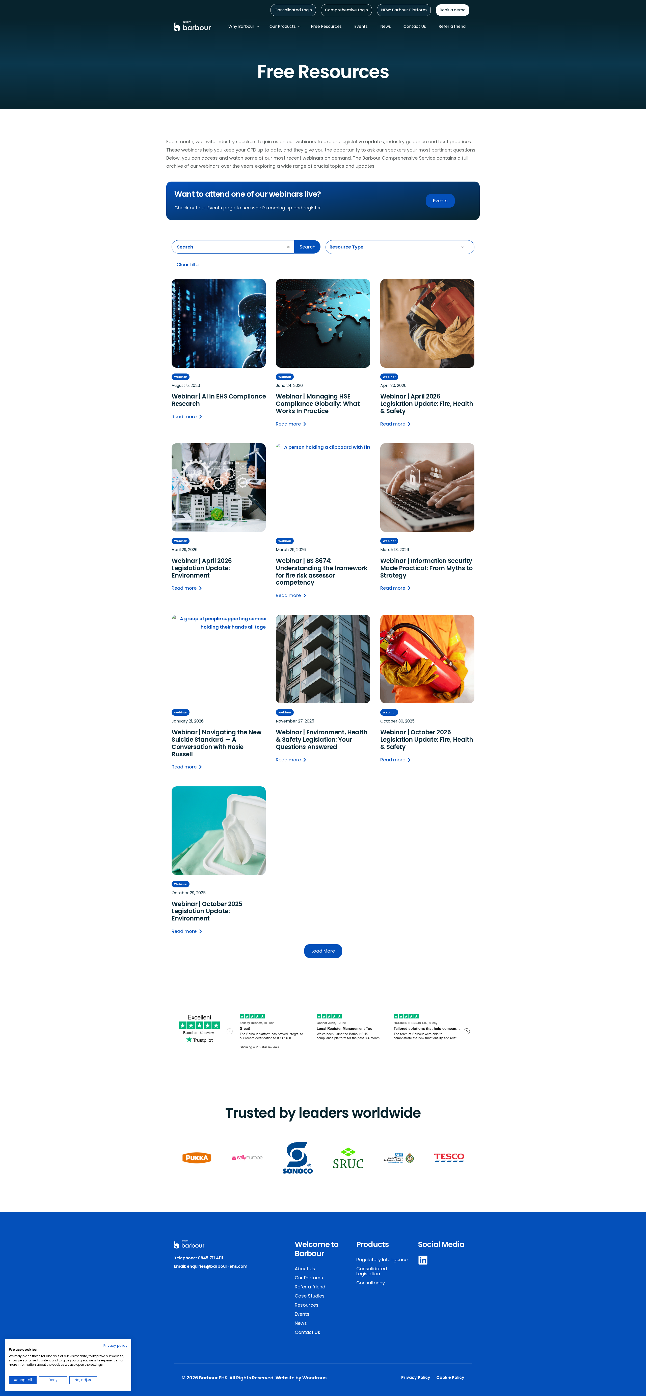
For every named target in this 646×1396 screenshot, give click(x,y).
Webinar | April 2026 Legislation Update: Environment (202, 568)
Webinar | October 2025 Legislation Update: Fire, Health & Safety (426, 740)
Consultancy (370, 1283)
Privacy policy (115, 1345)
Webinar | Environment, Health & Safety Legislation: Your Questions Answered (321, 740)
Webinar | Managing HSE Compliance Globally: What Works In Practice (318, 404)
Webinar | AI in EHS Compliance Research (219, 400)
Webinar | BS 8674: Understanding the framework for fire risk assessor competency (321, 571)
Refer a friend (310, 1287)
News (301, 1323)
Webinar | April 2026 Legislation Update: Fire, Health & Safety (426, 404)
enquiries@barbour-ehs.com (217, 1266)
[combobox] (233, 247)
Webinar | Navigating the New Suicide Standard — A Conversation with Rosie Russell (216, 743)
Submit (327, 265)
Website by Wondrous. (302, 1378)
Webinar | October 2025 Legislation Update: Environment (207, 911)
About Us (305, 1268)
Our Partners (309, 1278)
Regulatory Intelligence (382, 1259)
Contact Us (307, 1332)
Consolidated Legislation (371, 1271)
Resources (306, 1305)
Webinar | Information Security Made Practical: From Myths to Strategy (426, 568)
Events (302, 1314)
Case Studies (310, 1296)
